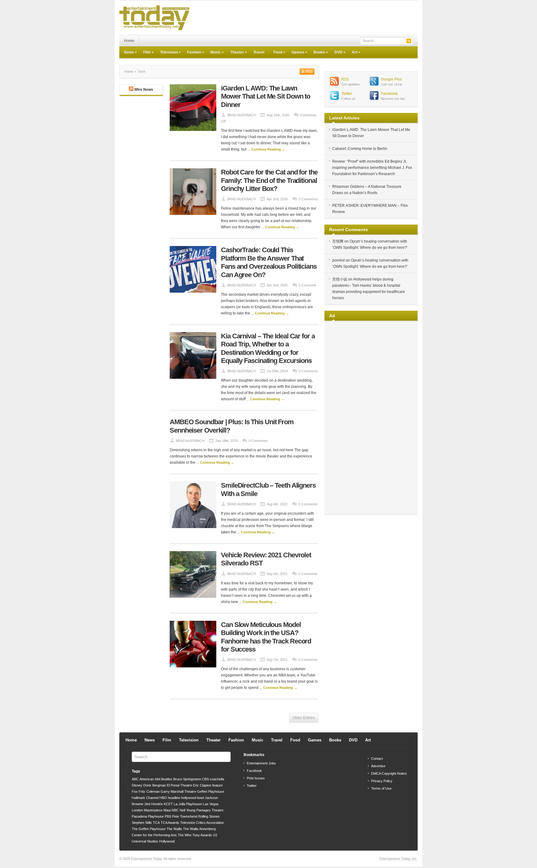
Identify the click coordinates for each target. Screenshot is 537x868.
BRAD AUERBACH (241, 115)
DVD (336, 53)
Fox (135, 791)
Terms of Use (381, 788)
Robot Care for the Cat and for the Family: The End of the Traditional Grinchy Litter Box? (269, 180)
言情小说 (339, 279)
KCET (168, 804)
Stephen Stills (142, 822)
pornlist (338, 260)
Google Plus (391, 79)
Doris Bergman (154, 785)
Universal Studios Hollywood (153, 841)
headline (174, 798)
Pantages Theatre (209, 810)
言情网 (337, 241)
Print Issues (256, 778)
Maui (167, 810)
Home (129, 41)
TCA (156, 822)
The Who (184, 835)
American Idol (150, 779)
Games (295, 53)
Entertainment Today (146, 859)
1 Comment (307, 285)
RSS (345, 79)
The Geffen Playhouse (149, 829)
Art (352, 53)
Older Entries (304, 718)
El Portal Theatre (179, 785)
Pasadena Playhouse (148, 816)
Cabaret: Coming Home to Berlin (359, 148)
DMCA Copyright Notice (389, 773)
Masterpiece (153, 810)
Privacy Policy (381, 781)
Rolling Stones (209, 816)
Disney (137, 785)
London (137, 810)
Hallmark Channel (145, 798)
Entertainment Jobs (261, 763)
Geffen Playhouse (210, 791)
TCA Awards (170, 822)
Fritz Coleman (149, 791)
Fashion (191, 53)
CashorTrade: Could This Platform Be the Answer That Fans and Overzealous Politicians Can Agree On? (269, 262)
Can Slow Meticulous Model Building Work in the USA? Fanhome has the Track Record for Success (266, 637)
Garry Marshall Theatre (178, 791)
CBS (205, 779)
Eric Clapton (202, 785)
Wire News (143, 89)
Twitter (346, 93)
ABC (135, 779)
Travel (258, 52)
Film (145, 53)
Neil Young (187, 810)
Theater (235, 53)
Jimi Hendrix (153, 804)
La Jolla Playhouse (188, 804)
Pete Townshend (184, 816)
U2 (215, 835)
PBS (168, 816)
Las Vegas (211, 804)
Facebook (389, 93)
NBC (175, 810)
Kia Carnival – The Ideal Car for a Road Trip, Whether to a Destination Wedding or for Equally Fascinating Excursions (268, 348)
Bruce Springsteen (187, 779)
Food (275, 53)
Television (166, 53)
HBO (163, 798)
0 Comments (308, 199)
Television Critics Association (202, 822)
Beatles (166, 779)
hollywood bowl (192, 798)
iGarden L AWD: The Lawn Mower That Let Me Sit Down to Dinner (265, 96)
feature (217, 785)
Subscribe (306, 71)
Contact (377, 758)
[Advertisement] (304, 18)
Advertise (378, 766)
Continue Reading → (268, 149)
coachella (217, 779)
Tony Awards (202, 835)
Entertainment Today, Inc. (398, 859)
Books (317, 53)
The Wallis (174, 829)
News (126, 53)
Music (213, 53)
